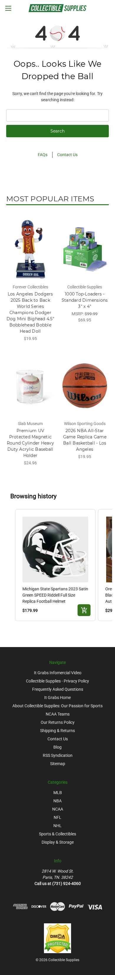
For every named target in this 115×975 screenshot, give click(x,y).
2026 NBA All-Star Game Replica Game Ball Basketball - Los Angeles (84, 440)
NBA (57, 800)
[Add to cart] (84, 610)
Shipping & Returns (57, 730)
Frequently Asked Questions (57, 689)
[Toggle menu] (8, 8)
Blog (57, 747)
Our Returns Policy (58, 722)
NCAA (57, 809)
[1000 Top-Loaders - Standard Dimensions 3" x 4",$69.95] (85, 249)
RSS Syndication (58, 755)
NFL (57, 817)
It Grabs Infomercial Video (57, 672)
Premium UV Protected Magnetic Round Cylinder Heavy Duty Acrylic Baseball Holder (30, 443)
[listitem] (55, 565)
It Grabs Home (57, 697)
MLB (57, 792)
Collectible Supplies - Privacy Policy (57, 681)
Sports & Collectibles (57, 834)
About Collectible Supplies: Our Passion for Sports (57, 705)
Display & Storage (58, 842)
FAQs (42, 154)
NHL (57, 825)
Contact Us (67, 154)
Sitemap (57, 763)
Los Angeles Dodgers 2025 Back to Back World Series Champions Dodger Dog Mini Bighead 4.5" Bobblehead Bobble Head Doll (30, 312)
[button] (9, 565)
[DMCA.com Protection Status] (57, 937)
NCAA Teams (58, 714)
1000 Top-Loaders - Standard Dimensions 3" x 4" (85, 300)
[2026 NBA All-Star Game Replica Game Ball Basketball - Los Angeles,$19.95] (85, 386)
